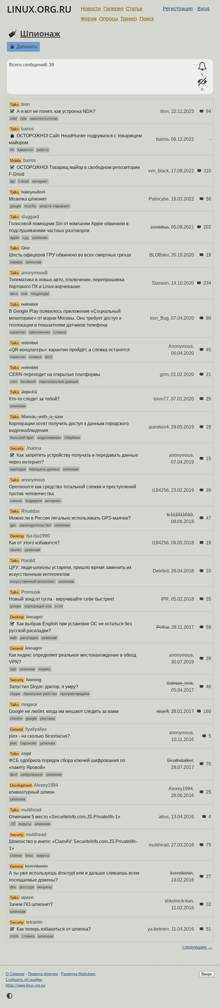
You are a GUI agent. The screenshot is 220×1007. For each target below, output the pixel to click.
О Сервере (15, 974)
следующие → (197, 947)
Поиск (147, 19)
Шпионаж (40, 33)
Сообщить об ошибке (24, 979)
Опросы (108, 19)
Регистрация (178, 8)
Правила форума (43, 974)
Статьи (134, 8)
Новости (91, 8)
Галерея (113, 8)
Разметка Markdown (78, 974)
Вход (203, 8)
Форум (89, 19)
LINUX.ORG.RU (39, 9)
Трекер (128, 19)
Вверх (206, 974)
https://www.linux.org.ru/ (26, 985)
